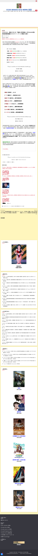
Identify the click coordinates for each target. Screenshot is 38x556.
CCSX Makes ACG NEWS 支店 (19, 10)
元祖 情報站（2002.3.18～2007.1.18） (8, 534)
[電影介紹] (19, 386)
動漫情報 (3, 30)
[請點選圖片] (19, 543)
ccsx (4, 351)
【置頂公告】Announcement (11, 363)
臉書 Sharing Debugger (6, 536)
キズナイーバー (8, 206)
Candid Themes (28, 553)
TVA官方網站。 (5, 149)
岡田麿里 (17, 206)
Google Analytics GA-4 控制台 (7, 529)
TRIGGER (4, 206)
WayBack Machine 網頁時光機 (7, 532)
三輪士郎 (12, 206)
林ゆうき (20, 206)
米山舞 (23, 206)
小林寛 (15, 206)
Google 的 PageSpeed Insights (7, 531)
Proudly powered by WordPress (12, 553)
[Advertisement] (19, 20)
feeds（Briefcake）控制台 (6, 525)
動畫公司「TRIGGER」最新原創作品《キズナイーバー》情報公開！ (13, 38)
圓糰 (4, 360)
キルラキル (17, 41)
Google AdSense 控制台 (6, 527)
